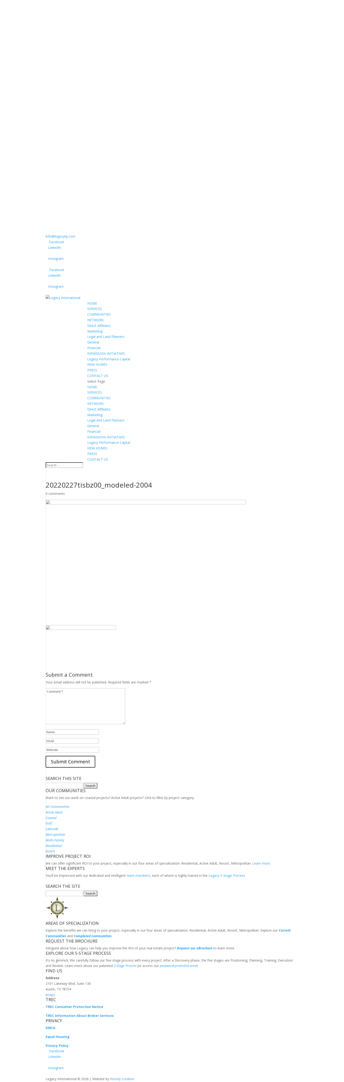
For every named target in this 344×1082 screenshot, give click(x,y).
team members (138, 875)
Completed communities (93, 936)
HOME (92, 303)
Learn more (261, 863)
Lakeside (52, 829)
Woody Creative (122, 1079)
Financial (93, 348)
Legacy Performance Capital (108, 359)
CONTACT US (97, 375)
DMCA (50, 1028)
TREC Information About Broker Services (80, 1015)
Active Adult (54, 812)
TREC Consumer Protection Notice (74, 1006)
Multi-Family (55, 840)
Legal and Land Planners (105, 336)
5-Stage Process (125, 965)
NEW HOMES (97, 364)
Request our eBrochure (194, 948)
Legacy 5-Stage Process (227, 875)
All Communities (58, 806)
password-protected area (178, 965)
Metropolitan (55, 834)
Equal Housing (58, 1036)
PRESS (92, 370)
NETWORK (95, 320)
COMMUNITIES (99, 314)
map (50, 994)
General (93, 342)
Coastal (51, 818)
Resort (50, 851)
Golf (49, 823)
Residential (54, 845)
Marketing (94, 331)
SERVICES (94, 308)
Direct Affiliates (98, 325)
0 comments (55, 493)
